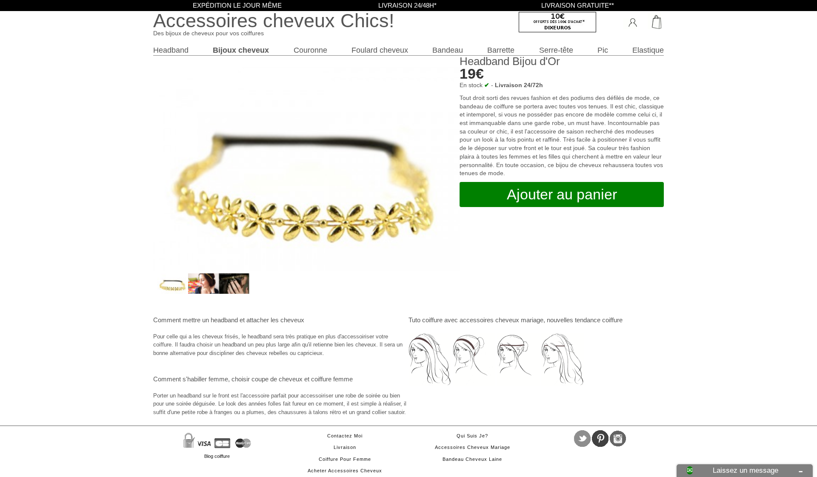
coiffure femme (332, 379)
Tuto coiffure (425, 320)
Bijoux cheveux (241, 49)
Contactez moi (345, 435)
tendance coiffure (599, 320)
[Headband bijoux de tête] (173, 291)
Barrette (500, 49)
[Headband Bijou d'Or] (203, 291)
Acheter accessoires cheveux (345, 470)
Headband (171, 49)
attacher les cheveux (275, 320)
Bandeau (447, 49)
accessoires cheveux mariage (501, 320)
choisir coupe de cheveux (267, 379)
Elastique (648, 49)
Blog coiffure (217, 456)
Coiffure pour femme (345, 459)
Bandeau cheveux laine (472, 459)
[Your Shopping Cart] (653, 21)
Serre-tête (556, 49)
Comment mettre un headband (195, 320)
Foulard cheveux (379, 49)
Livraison (345, 447)
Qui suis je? (472, 435)
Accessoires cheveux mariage (472, 447)
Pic (602, 49)
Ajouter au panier (562, 194)
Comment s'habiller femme (190, 379)
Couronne (310, 49)
